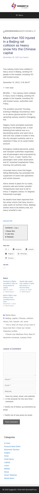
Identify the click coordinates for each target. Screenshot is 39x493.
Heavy (5, 321)
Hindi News (9, 459)
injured (16, 321)
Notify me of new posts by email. (19, 415)
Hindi (6, 456)
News (6, 472)
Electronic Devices (11, 450)
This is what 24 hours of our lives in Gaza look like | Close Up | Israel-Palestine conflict (19, 328)
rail (21, 321)
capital (15, 318)
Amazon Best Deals (12, 446)
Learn (6, 465)
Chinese (22, 318)
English (7, 453)
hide (16, 228)
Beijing (8, 318)
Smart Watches (10, 475)
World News (11, 315)
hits (10, 321)
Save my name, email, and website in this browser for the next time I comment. (20, 399)
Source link (7, 221)
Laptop (7, 462)
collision (29, 318)
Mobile (7, 469)
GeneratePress (31, 490)
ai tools (7, 443)
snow (26, 321)
